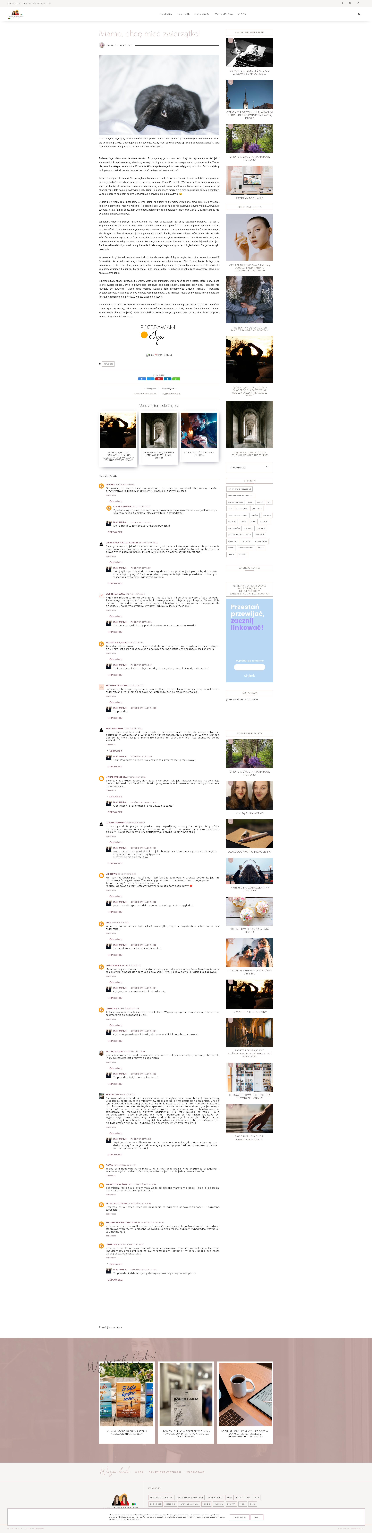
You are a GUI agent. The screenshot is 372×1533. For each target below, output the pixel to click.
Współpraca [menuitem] (223, 14)
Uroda (231, 554)
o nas (253, 522)
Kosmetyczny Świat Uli (119, 1184)
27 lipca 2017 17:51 (120, 922)
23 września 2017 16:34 (144, 1184)
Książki (254, 515)
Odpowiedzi (115, 501)
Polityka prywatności (165, 1472)
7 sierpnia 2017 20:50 (141, 756)
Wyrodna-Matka (115, 594)
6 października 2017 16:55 (143, 1074)
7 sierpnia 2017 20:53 (141, 1139)
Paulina (110, 484)
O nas (139, 1472)
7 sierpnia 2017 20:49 (141, 665)
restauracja (261, 541)
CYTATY (260, 502)
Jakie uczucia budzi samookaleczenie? (249, 1138)
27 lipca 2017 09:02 (135, 594)
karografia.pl (358, 1528)
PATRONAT (264, 522)
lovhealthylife (122, 507)
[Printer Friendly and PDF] (159, 356)
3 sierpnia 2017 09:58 (134, 1051)
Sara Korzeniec (115, 728)
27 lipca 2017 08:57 (148, 543)
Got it (257, 1517)
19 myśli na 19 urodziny (250, 1012)
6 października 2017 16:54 (143, 988)
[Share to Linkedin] (168, 379)
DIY (269, 502)
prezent (262, 528)
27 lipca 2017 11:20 (133, 728)
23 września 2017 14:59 (125, 1165)
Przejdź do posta (118, 466)
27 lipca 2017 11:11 (135, 642)
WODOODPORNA (114, 1051)
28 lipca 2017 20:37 (131, 965)
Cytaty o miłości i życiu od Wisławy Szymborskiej (250, 72)
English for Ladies (116, 685)
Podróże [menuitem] (183, 14)
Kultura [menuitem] (166, 14)
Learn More (239, 1517)
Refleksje (108, 364)
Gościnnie (257, 509)
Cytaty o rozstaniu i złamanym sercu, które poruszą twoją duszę (249, 115)
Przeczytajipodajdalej (239, 535)
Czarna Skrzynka (116, 823)
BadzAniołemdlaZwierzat (240, 496)
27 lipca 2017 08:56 (125, 484)
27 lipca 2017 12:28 (136, 777)
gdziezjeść (242, 509)
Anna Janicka (113, 965)
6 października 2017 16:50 (144, 708)
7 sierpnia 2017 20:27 (141, 522)
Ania (108, 922)
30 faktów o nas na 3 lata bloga (249, 931)
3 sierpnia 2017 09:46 (128, 1008)
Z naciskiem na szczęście (31, 1528)
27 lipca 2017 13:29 (127, 874)
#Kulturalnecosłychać (239, 489)
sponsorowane (246, 548)
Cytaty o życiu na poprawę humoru (249, 158)
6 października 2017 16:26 (131, 1244)
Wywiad (242, 554)
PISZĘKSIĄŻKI (234, 528)
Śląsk (261, 548)
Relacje (246, 541)
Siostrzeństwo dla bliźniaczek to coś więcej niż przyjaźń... (250, 1053)
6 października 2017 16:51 (143, 848)
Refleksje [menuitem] (202, 14)
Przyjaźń (260, 535)
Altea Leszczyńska (116, 1203)
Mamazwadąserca (116, 777)
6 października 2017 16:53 (143, 902)
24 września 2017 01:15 (139, 1203)
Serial (231, 548)
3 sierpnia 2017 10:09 (125, 1094)
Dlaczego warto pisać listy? (249, 851)
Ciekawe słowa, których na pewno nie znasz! (249, 1097)
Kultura (232, 522)
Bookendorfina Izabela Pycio (123, 1222)
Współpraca (196, 1472)
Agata (109, 1165)
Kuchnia (267, 515)
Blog (250, 502)
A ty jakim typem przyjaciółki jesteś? (250, 972)
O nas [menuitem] (242, 14)
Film (230, 509)
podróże (248, 528)
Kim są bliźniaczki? (250, 813)
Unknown (111, 874)
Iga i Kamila (119, 522)
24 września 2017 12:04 (152, 1222)
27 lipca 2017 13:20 (136, 823)
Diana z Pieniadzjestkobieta (122, 543)
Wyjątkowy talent (171, 393)
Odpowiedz (111, 495)
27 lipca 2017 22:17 (141, 507)
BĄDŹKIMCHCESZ (235, 502)
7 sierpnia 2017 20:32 (141, 622)
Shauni (110, 1094)
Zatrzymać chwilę (249, 198)
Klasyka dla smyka (237, 515)
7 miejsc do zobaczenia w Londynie (249, 889)
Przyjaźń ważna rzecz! (145, 393)
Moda (243, 522)
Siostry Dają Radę (116, 642)
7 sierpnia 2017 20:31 (141, 568)
